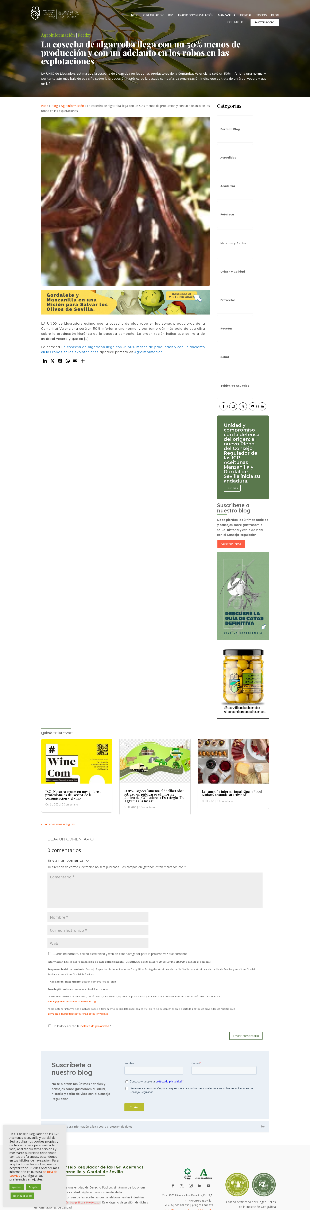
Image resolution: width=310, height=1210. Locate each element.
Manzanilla (226, 15)
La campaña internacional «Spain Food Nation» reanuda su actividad (232, 793)
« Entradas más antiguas (58, 824)
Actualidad (228, 157)
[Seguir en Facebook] (224, 406)
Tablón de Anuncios (234, 385)
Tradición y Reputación (195, 15)
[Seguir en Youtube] (253, 406)
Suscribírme (231, 544)
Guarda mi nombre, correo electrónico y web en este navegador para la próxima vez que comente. (120, 954)
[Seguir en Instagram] (233, 406)
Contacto (235, 22)
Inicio (135, 15)
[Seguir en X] (243, 406)
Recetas (226, 328)
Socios (261, 15)
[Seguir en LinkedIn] (262, 406)
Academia (227, 186)
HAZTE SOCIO (264, 22)
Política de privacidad (95, 1026)
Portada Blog (230, 129)
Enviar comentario (246, 1036)
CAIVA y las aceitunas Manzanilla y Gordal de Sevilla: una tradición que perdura (240, 453)
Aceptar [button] (34, 1187)
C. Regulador (153, 15)
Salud (224, 357)
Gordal (246, 15)
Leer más (232, 474)
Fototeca (227, 214)
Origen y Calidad (232, 271)
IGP (170, 15)
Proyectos (227, 300)
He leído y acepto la (82, 1026)
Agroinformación (58, 35)
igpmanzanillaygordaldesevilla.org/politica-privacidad (77, 1013)
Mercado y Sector (233, 243)
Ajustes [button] (17, 1187)
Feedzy (84, 35)
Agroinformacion (148, 352)
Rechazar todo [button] (22, 1196)
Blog (275, 15)
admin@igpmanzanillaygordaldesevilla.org (71, 1001)
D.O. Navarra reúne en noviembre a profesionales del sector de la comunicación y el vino (73, 794)
